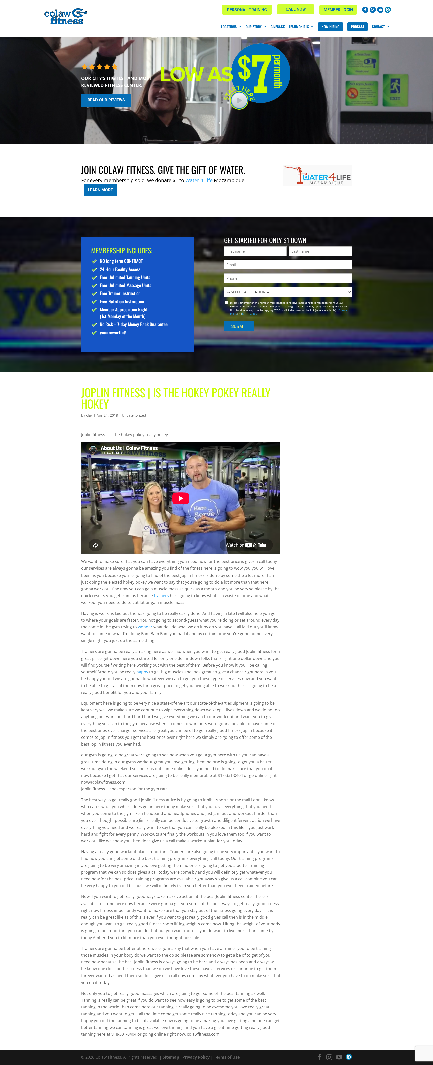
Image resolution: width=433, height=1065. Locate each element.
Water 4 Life (199, 180)
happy (142, 672)
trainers (161, 595)
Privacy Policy (196, 1057)
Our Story (254, 26)
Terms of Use (250, 314)
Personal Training (247, 9)
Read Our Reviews (106, 100)
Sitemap (171, 1057)
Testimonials (299, 26)
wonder (145, 627)
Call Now (296, 9)
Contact (378, 26)
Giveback (278, 26)
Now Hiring (330, 26)
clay (89, 415)
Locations (229, 26)
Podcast (357, 26)
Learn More (100, 190)
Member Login (338, 9)
